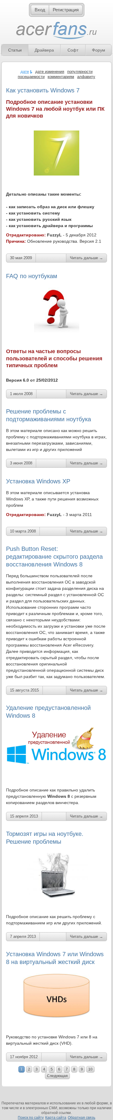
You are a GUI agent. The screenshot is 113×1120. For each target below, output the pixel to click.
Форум (98, 50)
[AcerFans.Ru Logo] (56, 31)
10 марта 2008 (23, 531)
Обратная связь (81, 1117)
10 (90, 1069)
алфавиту (86, 76)
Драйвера (44, 50)
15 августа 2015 (24, 690)
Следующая (57, 1076)
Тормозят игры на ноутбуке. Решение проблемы (44, 837)
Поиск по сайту (31, 1117)
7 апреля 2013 (23, 936)
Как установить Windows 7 (43, 90)
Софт (72, 50)
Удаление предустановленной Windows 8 (48, 711)
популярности (80, 71)
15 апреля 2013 (24, 816)
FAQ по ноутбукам (31, 276)
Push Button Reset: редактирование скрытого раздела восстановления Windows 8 (54, 556)
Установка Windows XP (38, 481)
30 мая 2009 (21, 258)
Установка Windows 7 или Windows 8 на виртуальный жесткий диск (55, 958)
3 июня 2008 (21, 463)
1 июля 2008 (21, 394)
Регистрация (66, 9)
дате (24, 71)
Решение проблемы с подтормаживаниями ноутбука (48, 415)
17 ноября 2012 (24, 1057)
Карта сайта (55, 1117)
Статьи (15, 50)
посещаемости (31, 76)
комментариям (61, 76)
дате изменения (49, 71)
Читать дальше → (86, 258)
